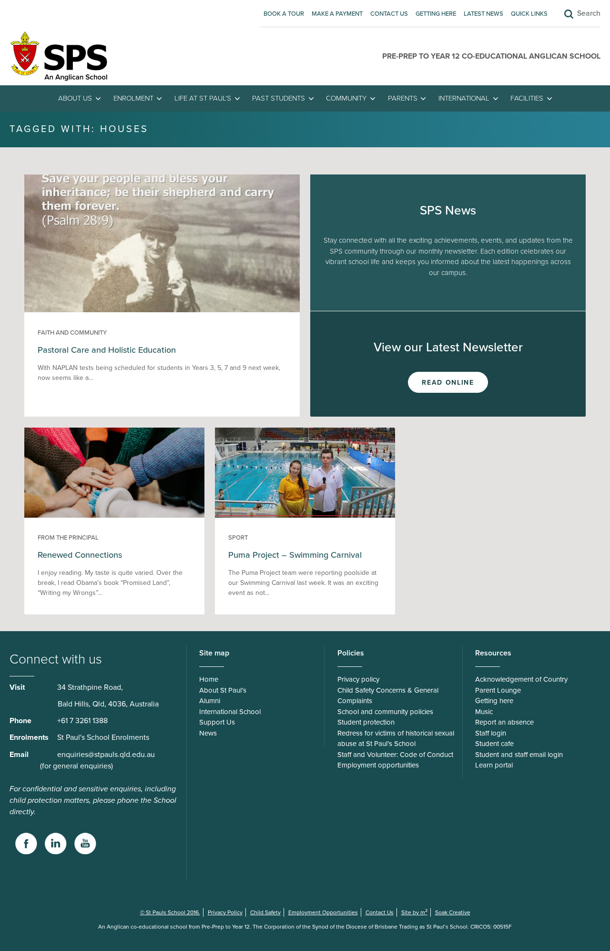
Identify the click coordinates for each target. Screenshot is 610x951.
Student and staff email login (519, 754)
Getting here (436, 14)
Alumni (209, 700)
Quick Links (529, 14)
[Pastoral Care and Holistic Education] (162, 310)
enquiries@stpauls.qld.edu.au (106, 754)
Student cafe (494, 743)
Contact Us (389, 14)
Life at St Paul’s (202, 98)
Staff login (490, 733)
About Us (75, 98)
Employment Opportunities (323, 912)
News (208, 733)
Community (346, 98)
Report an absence (504, 722)
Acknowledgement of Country (521, 679)
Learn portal (494, 765)
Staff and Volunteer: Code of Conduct (395, 754)
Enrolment (133, 98)
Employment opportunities (378, 765)
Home (208, 679)
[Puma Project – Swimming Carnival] (305, 515)
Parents (402, 98)
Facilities (526, 98)
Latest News (483, 14)
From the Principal (68, 538)
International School (230, 711)
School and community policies (385, 711)
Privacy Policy (225, 912)
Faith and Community (72, 333)
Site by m (414, 912)
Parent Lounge (498, 690)
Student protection (366, 722)
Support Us (217, 722)
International (463, 98)
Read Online (448, 382)
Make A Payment (337, 14)
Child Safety (265, 912)
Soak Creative (452, 912)
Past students (278, 98)
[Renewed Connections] (114, 515)
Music (484, 711)
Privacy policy (358, 679)
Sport (238, 538)
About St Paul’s (222, 690)
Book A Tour (284, 14)
